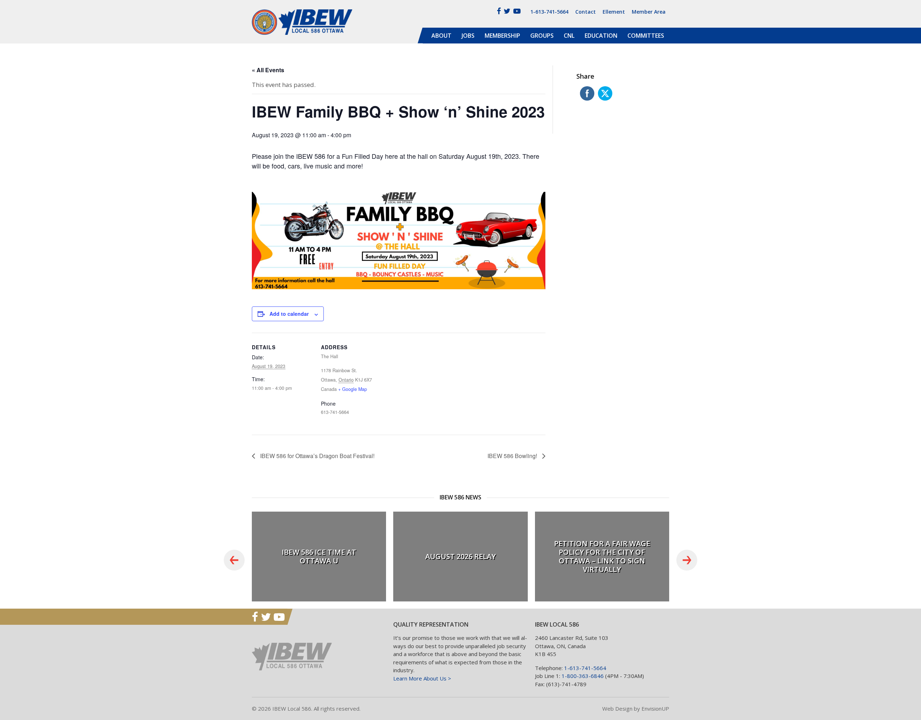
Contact (585, 11)
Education (601, 36)
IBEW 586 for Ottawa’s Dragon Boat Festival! (317, 456)
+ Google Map (352, 389)
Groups (542, 36)
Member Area (649, 11)
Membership (502, 36)
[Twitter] (507, 11)
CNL (569, 36)
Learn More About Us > (422, 678)
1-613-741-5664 (549, 11)
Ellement (614, 11)
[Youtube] (517, 11)
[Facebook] (499, 11)
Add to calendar (289, 313)
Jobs (468, 36)
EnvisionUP (655, 708)
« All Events (268, 70)
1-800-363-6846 (583, 675)
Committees (645, 36)
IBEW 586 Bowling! (513, 456)
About (441, 36)
